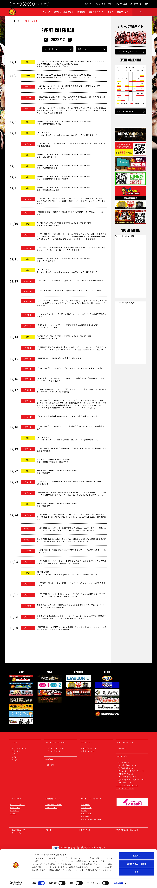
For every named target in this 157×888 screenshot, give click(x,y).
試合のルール (52, 807)
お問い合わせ (86, 830)
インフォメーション (19, 748)
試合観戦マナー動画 (54, 804)
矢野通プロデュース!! (126, 774)
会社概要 (86, 804)
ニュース (46, 12)
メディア (15, 754)
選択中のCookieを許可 (136, 864)
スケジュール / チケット (127, 51)
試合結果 (81, 12)
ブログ (110, 4)
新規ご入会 (16, 807)
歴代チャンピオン (89, 751)
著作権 (48, 830)
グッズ (14, 760)
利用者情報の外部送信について (127, 830)
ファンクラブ (100, 4)
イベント (15, 757)
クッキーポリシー (18, 833)
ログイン (15, 810)
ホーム (17, 21)
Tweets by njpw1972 (124, 236)
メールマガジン (136, 4)
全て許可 (136, 856)
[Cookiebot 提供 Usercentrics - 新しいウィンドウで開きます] (16, 883)
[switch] (62, 883)
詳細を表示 (118, 883)
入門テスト (87, 813)
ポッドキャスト (122, 4)
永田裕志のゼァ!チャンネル (128, 786)
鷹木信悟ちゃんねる (125, 783)
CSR (146, 4)
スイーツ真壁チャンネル (127, 777)
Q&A (13, 813)
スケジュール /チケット (56, 748)
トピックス (16, 751)
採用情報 (86, 816)
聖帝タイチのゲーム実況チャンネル (131, 780)
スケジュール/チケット (64, 12)
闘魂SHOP (122, 748)
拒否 (136, 872)
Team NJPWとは (18, 804)
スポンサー (89, 4)
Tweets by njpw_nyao (125, 302)
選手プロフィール (96, 12)
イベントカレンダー (125, 111)
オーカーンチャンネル (126, 788)
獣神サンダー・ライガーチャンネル (131, 771)
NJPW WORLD (124, 762)
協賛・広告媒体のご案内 (92, 819)
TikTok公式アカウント (126, 768)
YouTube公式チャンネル (127, 765)
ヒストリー (87, 807)
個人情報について (18, 830)
